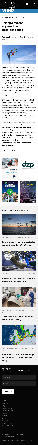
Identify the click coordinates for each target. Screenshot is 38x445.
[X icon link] (29, 371)
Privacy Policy (7, 423)
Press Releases (7, 411)
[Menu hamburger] (27, 4)
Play (3, 406)
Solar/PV (5, 403)
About (4, 418)
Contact (4, 428)
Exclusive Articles (8, 408)
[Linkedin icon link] (19, 371)
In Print (4, 416)
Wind (4, 400)
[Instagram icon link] (25, 371)
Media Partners (7, 421)
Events (4, 413)
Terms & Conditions (9, 426)
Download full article (12, 151)
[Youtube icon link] (22, 370)
